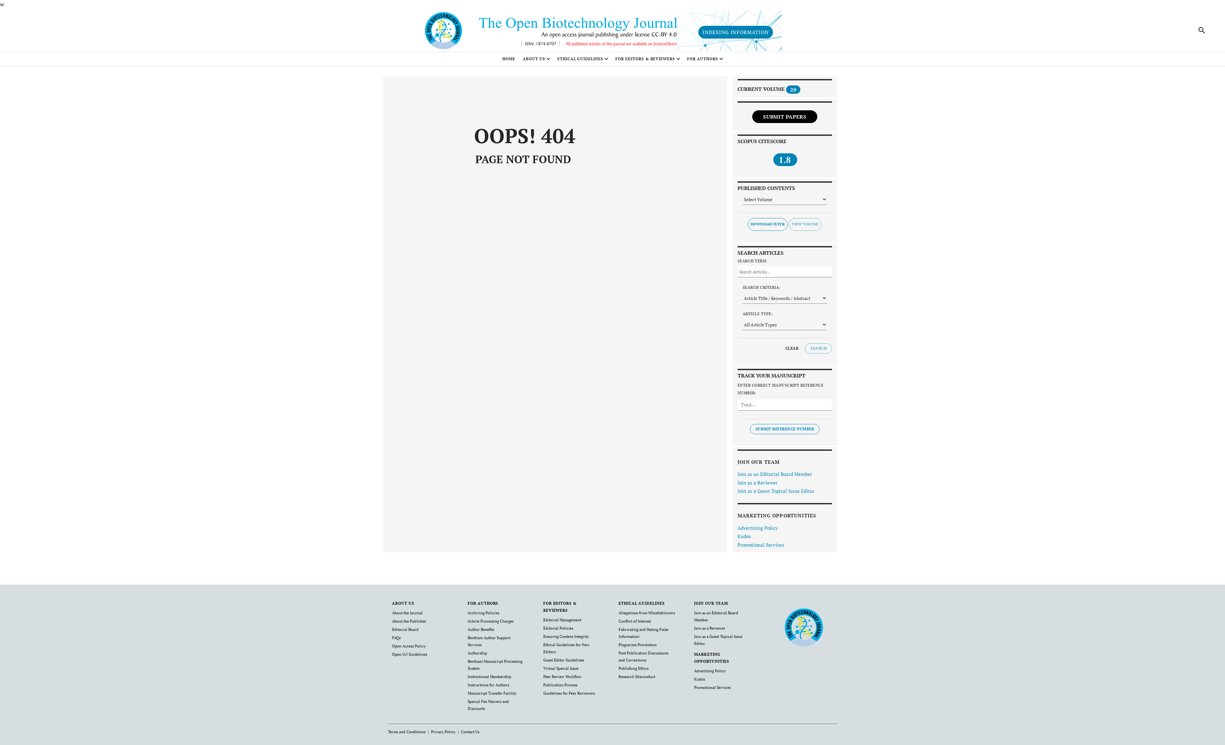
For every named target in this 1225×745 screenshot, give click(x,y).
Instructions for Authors (488, 685)
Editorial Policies (558, 628)
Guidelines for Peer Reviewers (569, 693)
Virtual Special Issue (560, 668)
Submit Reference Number (784, 429)
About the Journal (407, 612)
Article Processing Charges (491, 621)
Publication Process (560, 685)
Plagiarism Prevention (638, 644)
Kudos (744, 536)
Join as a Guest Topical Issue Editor (776, 491)
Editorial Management (562, 619)
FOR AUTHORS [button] (702, 58)
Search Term (752, 261)
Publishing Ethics (634, 668)
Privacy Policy (443, 731)
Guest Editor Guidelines (563, 660)
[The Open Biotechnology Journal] (804, 627)
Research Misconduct (637, 676)
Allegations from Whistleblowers (647, 612)
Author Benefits (481, 629)
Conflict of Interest (635, 621)
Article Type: (758, 313)
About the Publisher (409, 621)
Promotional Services (761, 545)
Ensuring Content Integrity (566, 636)
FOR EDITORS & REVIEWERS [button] (645, 58)
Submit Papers (784, 116)
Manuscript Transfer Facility (492, 693)
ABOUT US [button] (534, 58)
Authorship (477, 653)
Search (818, 348)
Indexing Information (735, 32)
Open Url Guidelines (409, 654)
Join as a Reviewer (758, 482)
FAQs (396, 637)
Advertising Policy (758, 528)
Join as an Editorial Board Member (775, 474)
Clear (791, 348)
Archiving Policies (483, 612)
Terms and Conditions (407, 731)
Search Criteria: (762, 287)
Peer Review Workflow (562, 676)
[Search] (1202, 30)
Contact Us (470, 731)
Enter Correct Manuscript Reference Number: (780, 389)
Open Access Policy (409, 646)
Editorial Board (405, 629)
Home (508, 58)
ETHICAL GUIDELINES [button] (580, 58)
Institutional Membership (489, 676)
